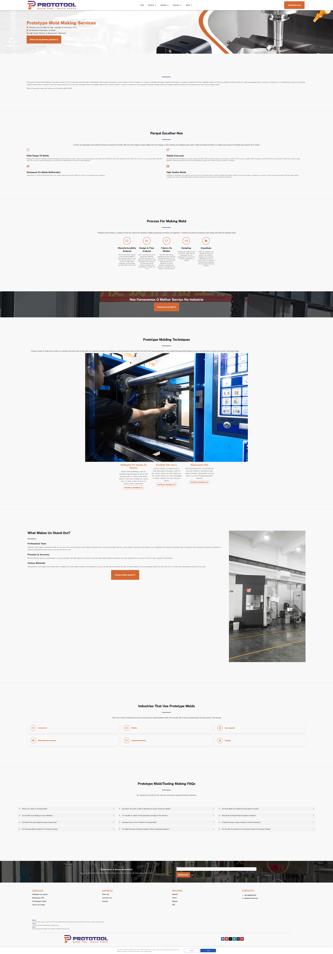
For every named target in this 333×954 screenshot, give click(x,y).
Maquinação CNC (199, 465)
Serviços (151, 5)
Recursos (176, 5)
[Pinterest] (242, 939)
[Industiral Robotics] (126, 740)
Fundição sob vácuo (166, 465)
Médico (134, 728)
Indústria (163, 5)
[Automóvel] (33, 728)
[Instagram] (238, 939)
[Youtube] (226, 939)
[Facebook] (223, 939)
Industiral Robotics (139, 740)
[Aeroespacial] (220, 728)
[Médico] (126, 728)
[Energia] (220, 740)
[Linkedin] (234, 939)
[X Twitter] (230, 939)
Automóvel (42, 728)
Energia (228, 740)
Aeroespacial (230, 728)
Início (142, 5)
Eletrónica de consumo (47, 740)
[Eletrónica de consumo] (33, 740)
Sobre (188, 5)
